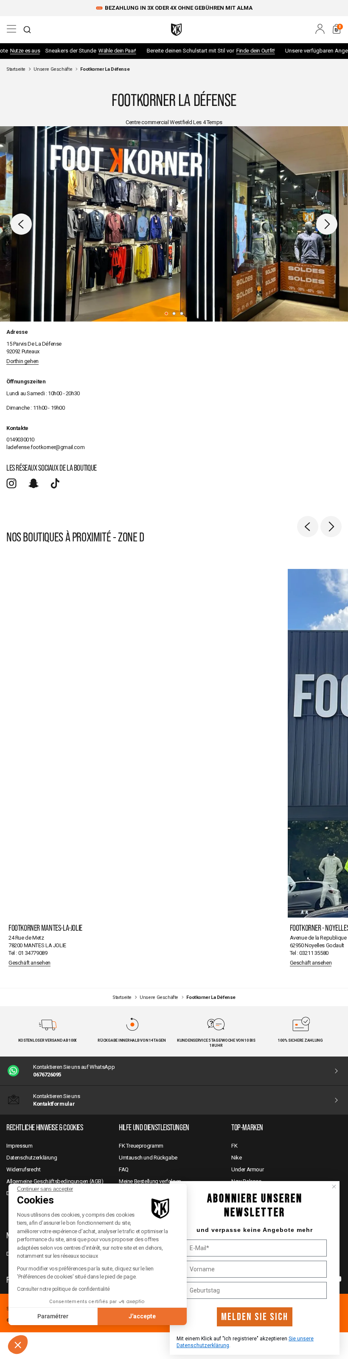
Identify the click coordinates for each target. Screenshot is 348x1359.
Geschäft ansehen (29, 963)
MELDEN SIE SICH (254, 1317)
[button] (18, 1344)
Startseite (15, 69)
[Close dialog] (334, 1186)
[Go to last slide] (21, 224)
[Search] (27, 29)
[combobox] (27, 29)
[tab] (166, 313)
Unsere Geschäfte (53, 69)
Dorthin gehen (22, 361)
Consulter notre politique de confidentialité (63, 1289)
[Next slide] (326, 224)
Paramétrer (52, 1316)
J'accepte (142, 1316)
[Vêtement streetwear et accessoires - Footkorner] (176, 29)
